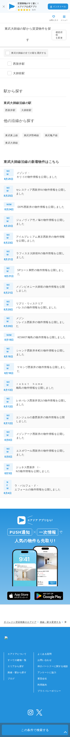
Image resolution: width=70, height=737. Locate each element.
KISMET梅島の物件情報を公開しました (42, 337)
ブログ (11, 678)
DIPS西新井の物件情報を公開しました (41, 207)
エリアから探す (16, 666)
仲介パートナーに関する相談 (53, 666)
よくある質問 (45, 653)
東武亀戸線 (51, 135)
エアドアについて (17, 653)
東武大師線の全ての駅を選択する (28, 52)
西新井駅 (10, 110)
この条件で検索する (35, 730)
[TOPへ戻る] (16, 18)
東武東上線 (11, 135)
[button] (65, 732)
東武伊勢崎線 (31, 135)
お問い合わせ (45, 660)
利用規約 (42, 684)
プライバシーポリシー (49, 690)
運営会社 (42, 678)
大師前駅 (26, 110)
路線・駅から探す (17, 672)
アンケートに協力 (47, 672)
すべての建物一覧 (17, 660)
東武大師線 (11, 142)
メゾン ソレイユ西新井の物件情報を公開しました (40, 322)
